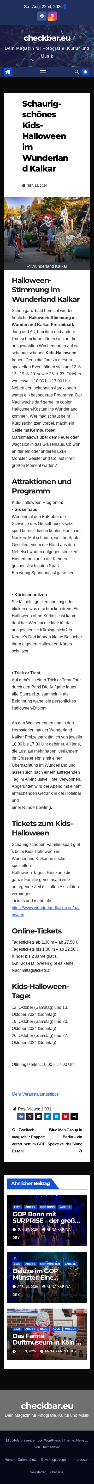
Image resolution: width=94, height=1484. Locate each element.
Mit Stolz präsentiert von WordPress (34, 1440)
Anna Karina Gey (61, 1351)
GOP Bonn (47, 1207)
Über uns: (57, 1472)
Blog (44, 1328)
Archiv (30, 1207)
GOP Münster (50, 1263)
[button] (77, 72)
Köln (56, 1328)
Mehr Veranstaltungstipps (35, 1094)
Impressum (81, 1460)
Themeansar (50, 1447)
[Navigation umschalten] (43, 72)
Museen (70, 1328)
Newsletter (38, 1472)
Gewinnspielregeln (54, 1460)
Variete (65, 1207)
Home (9, 1460)
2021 (17, 1328)
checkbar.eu (47, 38)
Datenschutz (27, 1460)
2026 (17, 1207)
